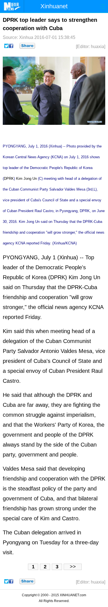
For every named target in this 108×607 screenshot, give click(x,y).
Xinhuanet (54, 6)
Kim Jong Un (26, 178)
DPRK (9, 178)
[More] (27, 46)
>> (73, 566)
